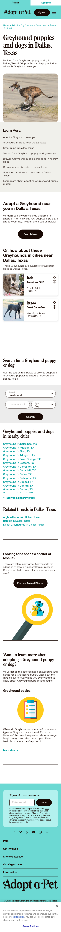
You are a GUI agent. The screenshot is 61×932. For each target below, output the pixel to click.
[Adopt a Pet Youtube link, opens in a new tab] (34, 832)
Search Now (30, 234)
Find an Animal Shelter (30, 583)
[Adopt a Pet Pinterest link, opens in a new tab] (28, 832)
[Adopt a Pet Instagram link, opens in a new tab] (41, 832)
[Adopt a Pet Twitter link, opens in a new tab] (21, 832)
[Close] (57, 906)
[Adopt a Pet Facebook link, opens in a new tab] (15, 832)
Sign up (42, 12)
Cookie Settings (31, 926)
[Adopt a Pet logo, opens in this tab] (30, 888)
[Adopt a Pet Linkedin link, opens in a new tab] (46, 832)
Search (30, 416)
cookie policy (17, 917)
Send (44, 802)
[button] (54, 277)
